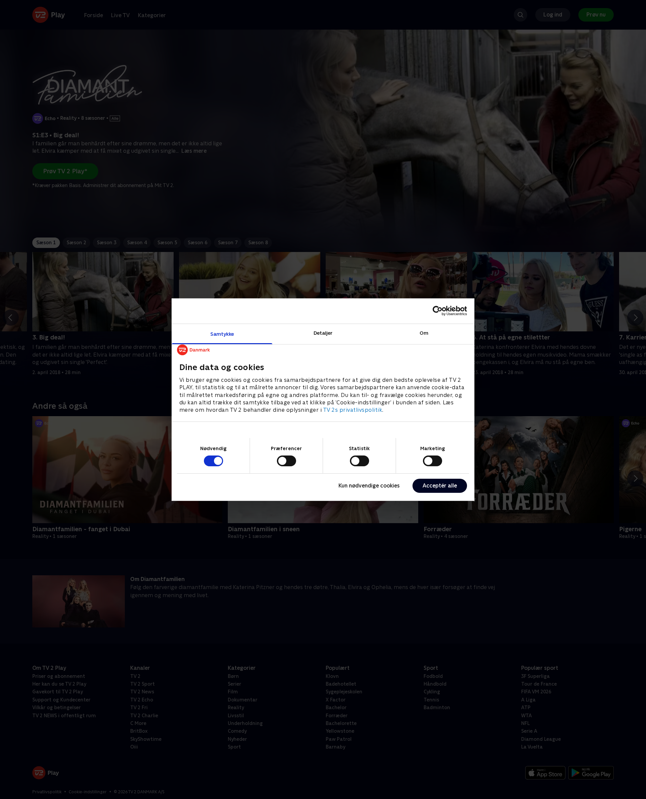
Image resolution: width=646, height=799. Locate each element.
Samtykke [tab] (222, 333)
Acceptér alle (440, 485)
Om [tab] (424, 332)
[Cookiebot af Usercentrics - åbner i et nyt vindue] (437, 311)
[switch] (286, 461)
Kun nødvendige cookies (369, 485)
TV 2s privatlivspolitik (353, 410)
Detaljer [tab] (323, 332)
